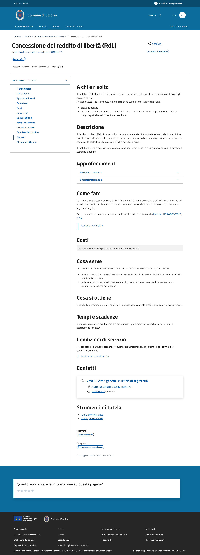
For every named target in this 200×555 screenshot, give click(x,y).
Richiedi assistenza (154, 534)
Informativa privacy (111, 529)
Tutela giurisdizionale (92, 418)
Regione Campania (21, 3)
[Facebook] (159, 15)
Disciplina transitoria (90, 172)
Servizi (27, 36)
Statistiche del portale (24, 539)
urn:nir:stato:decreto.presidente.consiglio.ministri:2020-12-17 (37, 52)
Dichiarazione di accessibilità (27, 534)
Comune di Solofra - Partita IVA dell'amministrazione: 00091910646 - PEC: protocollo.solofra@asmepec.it (63, 550)
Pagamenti (107, 539)
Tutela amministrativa (92, 414)
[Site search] (182, 15)
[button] (168, 3)
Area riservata (20, 529)
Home (18, 36)
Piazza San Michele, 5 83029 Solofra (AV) (111, 386)
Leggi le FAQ (63, 539)
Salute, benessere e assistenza (49, 36)
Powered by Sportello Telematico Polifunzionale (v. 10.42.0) (159, 550)
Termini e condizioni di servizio (95, 356)
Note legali (150, 529)
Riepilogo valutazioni (155, 539)
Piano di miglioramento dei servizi (73, 545)
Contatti (61, 534)
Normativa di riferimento (158, 51)
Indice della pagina (24, 80)
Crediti (61, 529)
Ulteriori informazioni (91, 180)
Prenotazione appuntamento (115, 534)
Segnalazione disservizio (25, 545)
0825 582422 (98, 391)
